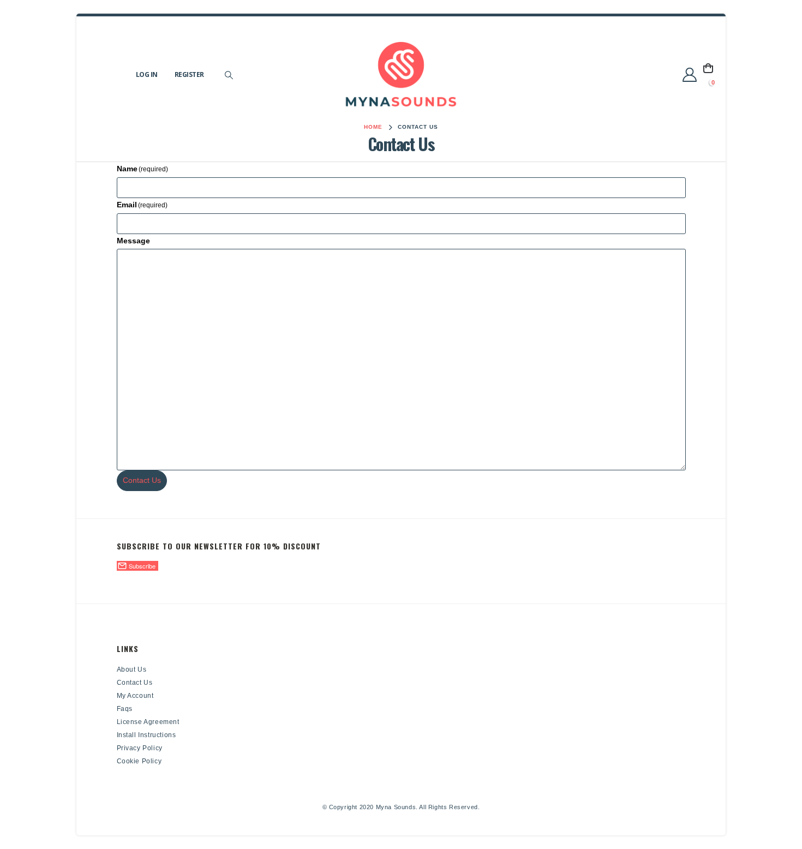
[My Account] (689, 75)
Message (133, 240)
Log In (147, 74)
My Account (135, 695)
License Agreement (148, 722)
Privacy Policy (140, 748)
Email (142, 204)
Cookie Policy (139, 761)
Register (189, 74)
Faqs (125, 709)
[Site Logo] (401, 74)
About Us (132, 669)
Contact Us (142, 480)
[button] (229, 75)
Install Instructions (146, 735)
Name (143, 168)
